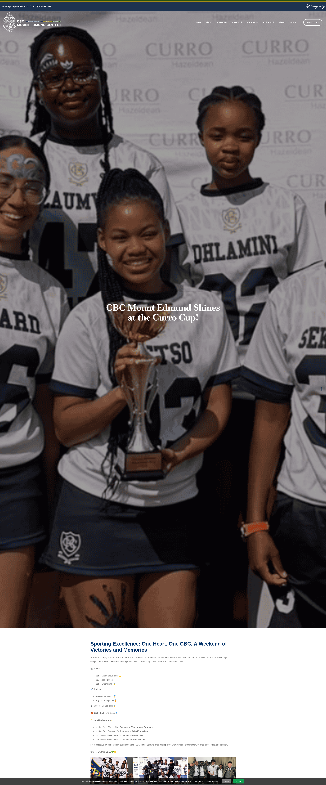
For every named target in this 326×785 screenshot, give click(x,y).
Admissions (222, 22)
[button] (321, 392)
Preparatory (252, 22)
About (209, 22)
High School (268, 22)
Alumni (282, 22)
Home (198, 22)
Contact (294, 22)
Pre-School (237, 22)
